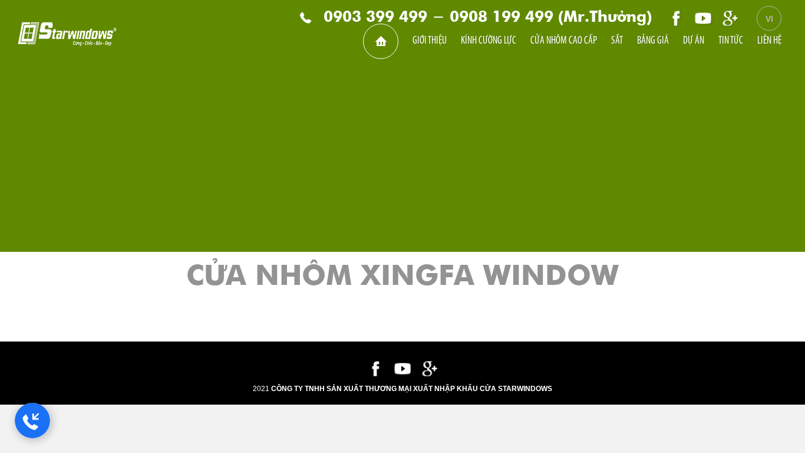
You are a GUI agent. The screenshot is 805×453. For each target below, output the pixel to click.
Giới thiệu (430, 41)
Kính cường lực (488, 41)
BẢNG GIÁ (653, 41)
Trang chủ (380, 41)
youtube (703, 18)
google (730, 18)
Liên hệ (769, 41)
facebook (676, 18)
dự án (693, 41)
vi (769, 19)
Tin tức (730, 41)
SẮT (617, 41)
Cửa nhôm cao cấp (563, 41)
